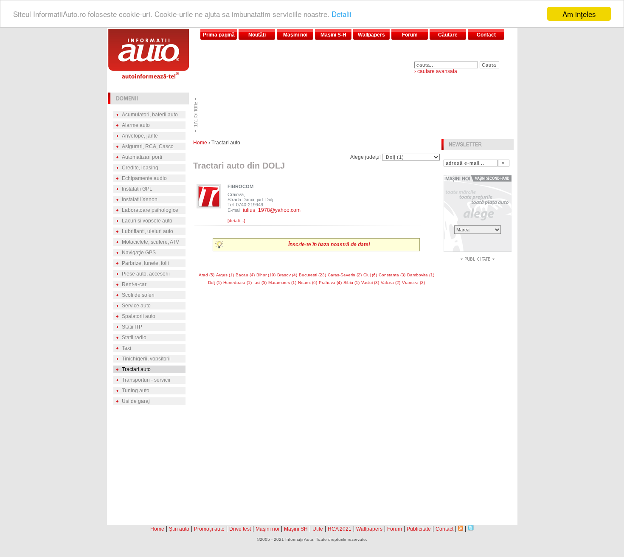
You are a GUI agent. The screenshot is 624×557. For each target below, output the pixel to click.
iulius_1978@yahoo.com (272, 210)
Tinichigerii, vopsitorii (146, 359)
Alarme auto (136, 125)
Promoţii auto (209, 529)
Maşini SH (296, 529)
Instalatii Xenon (139, 200)
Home (200, 143)
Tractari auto (136, 369)
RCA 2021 (339, 529)
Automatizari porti (142, 157)
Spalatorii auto (138, 316)
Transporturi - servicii (146, 380)
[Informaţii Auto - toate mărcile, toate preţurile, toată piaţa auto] (148, 76)
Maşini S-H (333, 35)
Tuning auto (135, 391)
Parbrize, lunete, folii (145, 263)
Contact (486, 35)
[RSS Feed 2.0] (460, 528)
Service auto (136, 306)
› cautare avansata (435, 71)
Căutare (448, 35)
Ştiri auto (179, 529)
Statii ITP (132, 327)
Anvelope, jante (140, 136)
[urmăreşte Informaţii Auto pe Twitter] (471, 528)
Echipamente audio (144, 178)
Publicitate (419, 529)
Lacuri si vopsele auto (147, 221)
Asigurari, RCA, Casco (148, 146)
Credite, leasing (140, 168)
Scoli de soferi (138, 295)
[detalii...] (236, 220)
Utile (317, 529)
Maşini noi (295, 35)
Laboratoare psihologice (150, 210)
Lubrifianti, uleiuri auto (147, 231)
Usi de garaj (136, 401)
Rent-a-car (134, 284)
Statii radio (134, 337)
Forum (410, 35)
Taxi (126, 348)
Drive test (240, 529)
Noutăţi (257, 35)
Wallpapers (371, 35)
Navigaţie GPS (139, 253)
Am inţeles (579, 13)
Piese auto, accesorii (146, 274)
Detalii (341, 14)
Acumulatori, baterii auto (150, 115)
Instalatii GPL (137, 189)
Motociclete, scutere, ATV (150, 242)
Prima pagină (219, 35)
